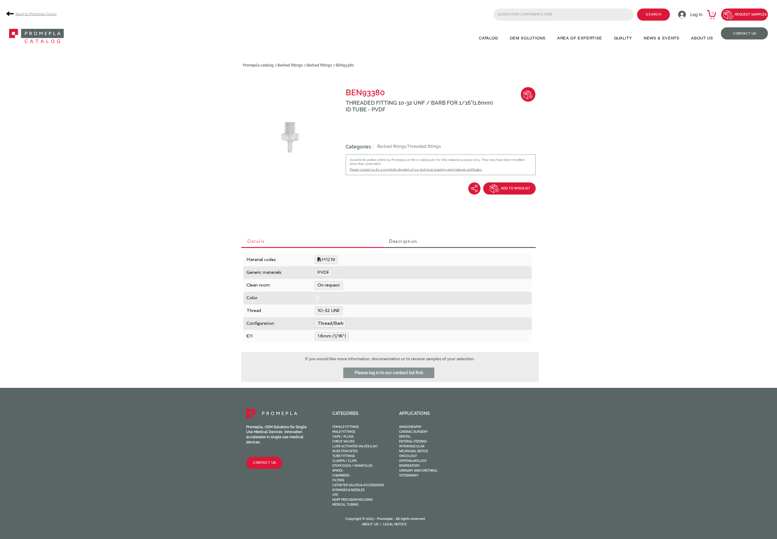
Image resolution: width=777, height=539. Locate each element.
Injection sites (345, 451)
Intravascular (412, 446)
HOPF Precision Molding (352, 499)
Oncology (408, 456)
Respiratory (409, 465)
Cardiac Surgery (413, 431)
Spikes (337, 470)
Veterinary (409, 475)
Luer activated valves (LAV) (355, 446)
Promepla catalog (258, 65)
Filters (338, 480)
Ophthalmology (413, 461)
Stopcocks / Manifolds (352, 465)
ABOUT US (370, 524)
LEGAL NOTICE (395, 524)
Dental (405, 436)
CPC (335, 495)
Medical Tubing (345, 504)
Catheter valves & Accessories (358, 485)
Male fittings (343, 431)
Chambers (340, 475)
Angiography (410, 427)
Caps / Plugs (343, 436)
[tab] (312, 241)
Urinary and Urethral (418, 470)
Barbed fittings (290, 65)
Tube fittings (343, 456)
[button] (488, 38)
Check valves (343, 441)
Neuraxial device (413, 451)
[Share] (474, 188)
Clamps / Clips (344, 461)
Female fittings (345, 427)
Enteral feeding (413, 441)
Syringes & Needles (348, 490)
